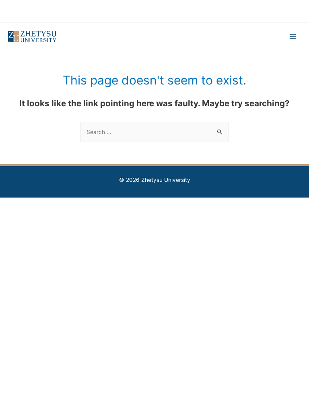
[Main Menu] (293, 37)
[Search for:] (154, 132)
